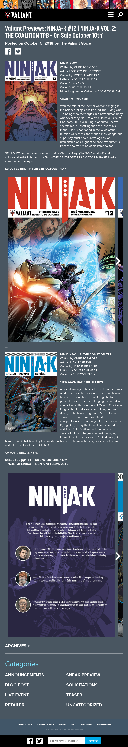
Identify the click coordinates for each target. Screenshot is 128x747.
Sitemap (62, 724)
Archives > (17, 645)
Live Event (17, 695)
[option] (61, 261)
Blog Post (17, 685)
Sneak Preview (83, 675)
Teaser (74, 695)
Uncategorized (84, 705)
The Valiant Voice (75, 43)
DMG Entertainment (81, 724)
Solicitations (82, 685)
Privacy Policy (24, 724)
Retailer (14, 705)
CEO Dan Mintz (103, 724)
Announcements (24, 675)
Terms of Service (45, 724)
